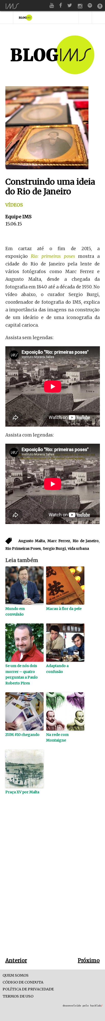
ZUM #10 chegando (22, 734)
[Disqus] (52, 884)
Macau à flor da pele (64, 608)
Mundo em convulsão (15, 611)
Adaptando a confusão (57, 668)
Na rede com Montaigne (57, 737)
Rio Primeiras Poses (23, 548)
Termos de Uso (18, 996)
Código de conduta (23, 982)
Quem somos (16, 975)
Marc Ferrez (58, 541)
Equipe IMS (18, 217)
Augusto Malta (31, 541)
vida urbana (78, 548)
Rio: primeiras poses (53, 256)
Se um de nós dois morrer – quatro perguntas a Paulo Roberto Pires (21, 674)
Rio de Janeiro (86, 541)
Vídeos (14, 205)
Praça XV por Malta (22, 792)
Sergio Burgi (54, 548)
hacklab (96, 1005)
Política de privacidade (28, 989)
